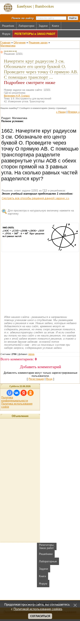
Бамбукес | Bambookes (35, 6)
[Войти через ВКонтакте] (17, 393)
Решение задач (38, 42)
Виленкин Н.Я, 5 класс (17, 95)
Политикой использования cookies (38, 609)
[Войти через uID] (10, 393)
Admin (31, 354)
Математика (7, 45)
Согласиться (40, 616)
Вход (49, 379)
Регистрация (36, 379)
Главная (5, 42)
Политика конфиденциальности (14, 399)
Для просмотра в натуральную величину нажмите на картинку (41, 212)
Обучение (20, 42)
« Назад (61, 111)
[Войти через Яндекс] (24, 393)
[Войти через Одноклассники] (30, 393)
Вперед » (74, 111)
